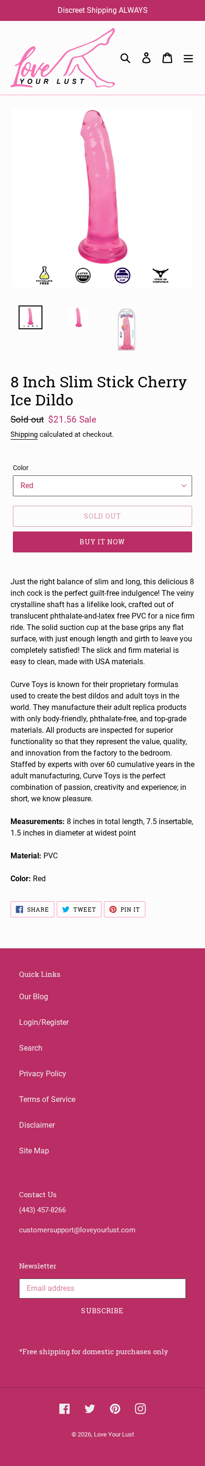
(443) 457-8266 (42, 1210)
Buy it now (102, 541)
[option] (25, 319)
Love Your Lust (114, 1434)
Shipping (24, 434)
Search (30, 1048)
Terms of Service (47, 1099)
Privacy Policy (42, 1073)
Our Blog (33, 996)
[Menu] (188, 57)
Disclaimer (37, 1125)
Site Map (34, 1150)
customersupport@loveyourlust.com (77, 1230)
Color (21, 468)
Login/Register (44, 1022)
